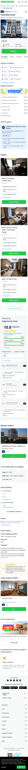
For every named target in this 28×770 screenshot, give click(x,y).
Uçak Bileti (5, 705)
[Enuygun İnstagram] (11, 680)
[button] (14, 28)
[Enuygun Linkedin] (17, 680)
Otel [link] (4, 6)
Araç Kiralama (6, 717)
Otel (3, 709)
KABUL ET (21, 767)
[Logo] (7, 2)
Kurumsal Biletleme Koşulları (14, 750)
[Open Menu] (26, 2)
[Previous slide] (3, 167)
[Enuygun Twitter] (14, 680)
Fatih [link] (17, 6)
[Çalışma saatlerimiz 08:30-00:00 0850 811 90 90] (18, 1)
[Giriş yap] (22, 2)
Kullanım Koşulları (20, 748)
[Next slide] (25, 167)
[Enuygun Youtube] (20, 680)
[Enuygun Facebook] (8, 680)
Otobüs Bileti (5, 713)
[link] (1, 6)
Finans (3, 725)
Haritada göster (15, 91)
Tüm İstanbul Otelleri (7, 8)
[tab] (4, 57)
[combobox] (8, 46)
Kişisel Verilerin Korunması (9, 748)
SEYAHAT (5, 135)
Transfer (4, 721)
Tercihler (3, 767)
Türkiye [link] (8, 6)
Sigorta (4, 729)
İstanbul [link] (12, 6)
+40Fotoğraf (8, 35)
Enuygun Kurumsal (7, 733)
